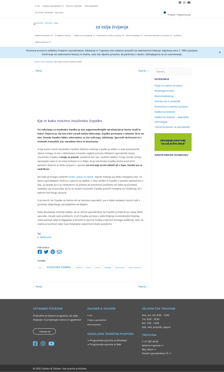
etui (40, 267)
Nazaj (37, 70)
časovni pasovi (120, 267)
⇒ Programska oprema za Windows (107, 340)
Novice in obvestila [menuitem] (74, 6)
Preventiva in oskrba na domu (171, 106)
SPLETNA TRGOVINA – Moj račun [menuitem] (49, 12)
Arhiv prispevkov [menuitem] (91, 6)
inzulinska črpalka (59, 267)
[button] (63, 6)
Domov (37, 62)
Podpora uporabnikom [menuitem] (52, 6)
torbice (97, 267)
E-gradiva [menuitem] (177, 35)
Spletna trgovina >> (153, 345)
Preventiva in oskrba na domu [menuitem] (109, 35)
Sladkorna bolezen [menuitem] (42, 35)
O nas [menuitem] (37, 6)
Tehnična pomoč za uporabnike (172, 126)
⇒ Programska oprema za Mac (104, 344)
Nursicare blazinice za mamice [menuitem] (157, 35)
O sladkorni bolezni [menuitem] (63, 35)
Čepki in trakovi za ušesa (168, 85)
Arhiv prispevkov (47, 62)
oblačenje (79, 267)
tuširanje (107, 267)
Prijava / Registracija (179, 14)
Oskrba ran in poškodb (167, 101)
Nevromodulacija (164, 96)
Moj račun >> (149, 349)
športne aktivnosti (135, 267)
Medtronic (46, 237)
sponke (88, 267)
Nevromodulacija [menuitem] (133, 35)
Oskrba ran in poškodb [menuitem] (83, 35)
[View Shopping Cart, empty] (163, 15)
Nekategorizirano (164, 90)
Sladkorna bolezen (165, 111)
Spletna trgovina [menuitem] (41, 42)
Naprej (143, 70)
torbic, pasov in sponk (80, 176)
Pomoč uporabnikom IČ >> (156, 353)
